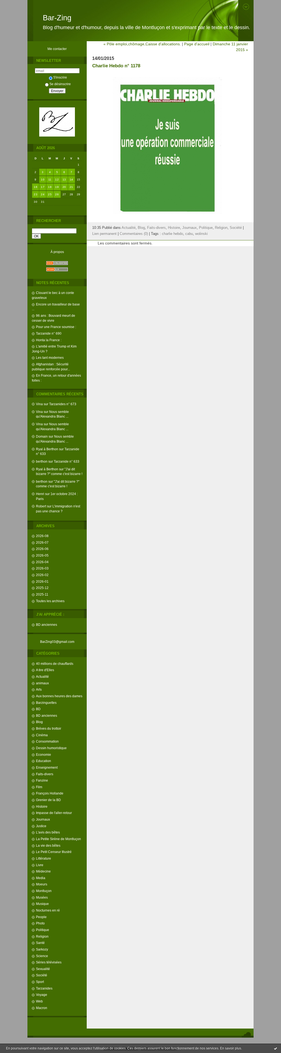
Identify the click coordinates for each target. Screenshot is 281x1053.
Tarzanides (44, 988)
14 (71, 179)
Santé (40, 942)
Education (43, 761)
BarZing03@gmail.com (57, 641)
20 (64, 186)
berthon (41, 461)
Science (42, 956)
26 (57, 194)
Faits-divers (44, 774)
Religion (42, 936)
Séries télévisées (48, 962)
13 (64, 179)
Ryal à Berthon (47, 449)
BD (38, 709)
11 (50, 179)
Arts (39, 689)
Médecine (43, 871)
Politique (42, 930)
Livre (39, 865)
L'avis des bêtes (48, 832)
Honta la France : (48, 340)
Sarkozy (42, 949)
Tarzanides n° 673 (62, 404)
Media (40, 878)
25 (50, 194)
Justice (41, 826)
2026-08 (42, 536)
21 (71, 186)
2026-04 (42, 562)
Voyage (41, 994)
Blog (39, 722)
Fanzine (42, 780)
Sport (40, 981)
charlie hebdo (172, 234)
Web (39, 1001)
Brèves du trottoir (48, 728)
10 (42, 179)
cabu (189, 234)
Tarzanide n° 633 (66, 461)
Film (39, 787)
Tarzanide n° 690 (48, 333)
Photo (40, 923)
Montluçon (44, 891)
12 (57, 179)
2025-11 (42, 594)
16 (35, 186)
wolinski (201, 234)
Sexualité (43, 969)
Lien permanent (104, 234)
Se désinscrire (60, 84)
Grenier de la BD (48, 800)
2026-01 (42, 581)
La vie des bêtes (48, 845)
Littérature (43, 858)
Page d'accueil (196, 44)
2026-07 (42, 542)
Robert (41, 506)
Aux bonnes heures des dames (59, 696)
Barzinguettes (46, 702)
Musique (42, 903)
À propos (57, 252)
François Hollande (49, 793)
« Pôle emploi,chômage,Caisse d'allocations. (142, 44)
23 (35, 194)
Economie (43, 754)
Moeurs (41, 884)
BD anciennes (46, 624)
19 (57, 186)
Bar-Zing (57, 18)
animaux (42, 683)
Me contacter (57, 49)
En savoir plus (230, 1048)
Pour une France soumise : (56, 327)
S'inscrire (60, 77)
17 (42, 186)
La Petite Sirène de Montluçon (58, 839)
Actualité (42, 676)
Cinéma (42, 735)
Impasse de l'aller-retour (54, 813)
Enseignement (47, 767)
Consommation (47, 741)
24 (42, 194)
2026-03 (42, 568)
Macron (41, 1008)
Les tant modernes (50, 357)
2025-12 (42, 588)
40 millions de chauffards (54, 663)
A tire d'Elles (45, 670)
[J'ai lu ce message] (275, 1048)
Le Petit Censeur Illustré (54, 852)
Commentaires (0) (134, 234)
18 (50, 186)
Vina (39, 404)
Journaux (43, 819)
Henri (40, 494)
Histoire (41, 806)
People (41, 917)
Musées (42, 897)
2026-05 (42, 555)
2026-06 (42, 549)
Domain (42, 436)
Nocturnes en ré (48, 910)
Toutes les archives (50, 601)
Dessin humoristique (51, 748)
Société (41, 975)
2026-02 (42, 575)
